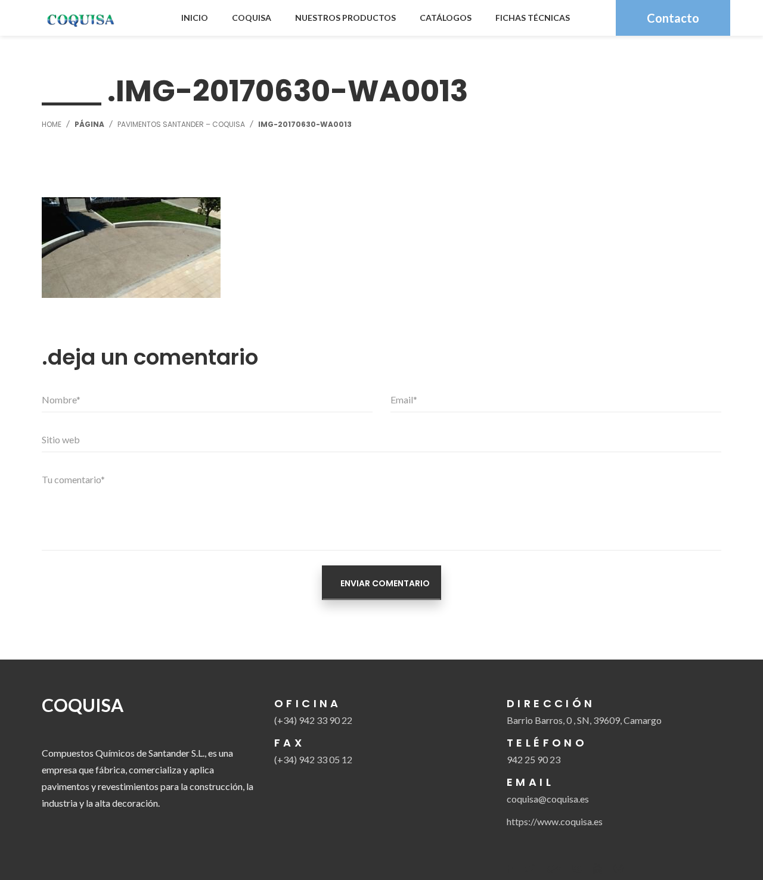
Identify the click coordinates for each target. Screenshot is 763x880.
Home (51, 124)
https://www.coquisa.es (555, 821)
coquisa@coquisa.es (548, 798)
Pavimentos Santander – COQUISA (181, 124)
